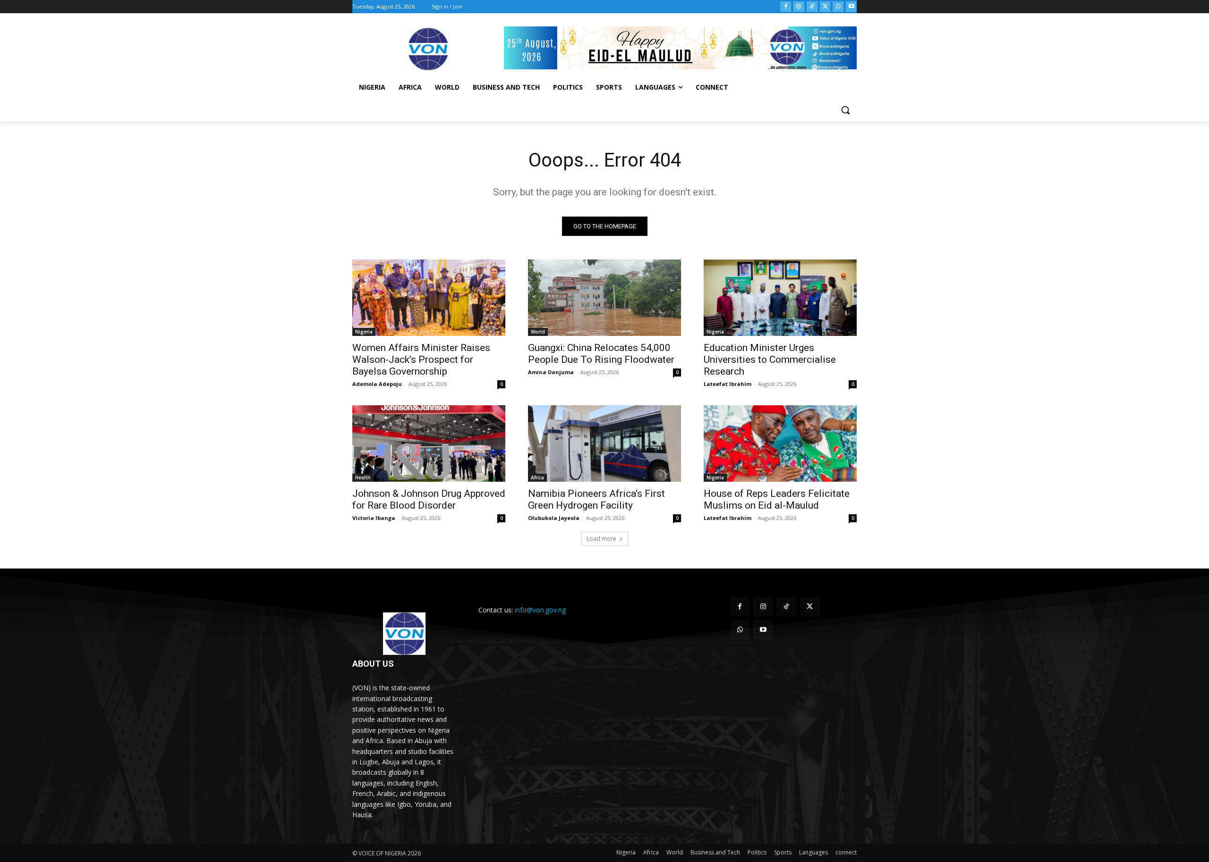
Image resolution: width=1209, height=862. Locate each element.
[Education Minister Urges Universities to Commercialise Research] (780, 297)
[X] (825, 6)
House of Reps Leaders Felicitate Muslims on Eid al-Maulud (777, 499)
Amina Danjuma (551, 372)
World (538, 331)
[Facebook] (785, 6)
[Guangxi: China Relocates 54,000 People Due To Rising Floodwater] (604, 297)
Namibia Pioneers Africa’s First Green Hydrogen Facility (596, 499)
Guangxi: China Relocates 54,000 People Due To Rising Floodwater (601, 353)
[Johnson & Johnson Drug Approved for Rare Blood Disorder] (428, 443)
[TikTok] (812, 6)
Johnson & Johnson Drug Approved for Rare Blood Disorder (428, 499)
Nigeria (364, 331)
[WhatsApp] (838, 6)
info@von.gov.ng (540, 609)
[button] (845, 110)
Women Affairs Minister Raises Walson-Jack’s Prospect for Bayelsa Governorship (421, 359)
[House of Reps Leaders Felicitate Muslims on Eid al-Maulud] (780, 443)
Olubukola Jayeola (553, 517)
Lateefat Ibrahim (727, 383)
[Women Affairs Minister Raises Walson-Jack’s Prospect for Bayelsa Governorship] (428, 297)
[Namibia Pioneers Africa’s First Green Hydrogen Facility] (604, 443)
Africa (537, 477)
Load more (601, 539)
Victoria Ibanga (373, 517)
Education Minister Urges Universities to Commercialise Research (770, 359)
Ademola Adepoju (377, 383)
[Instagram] (798, 6)
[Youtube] (851, 6)
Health (363, 477)
